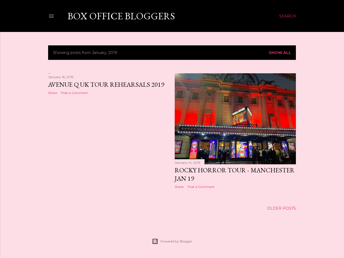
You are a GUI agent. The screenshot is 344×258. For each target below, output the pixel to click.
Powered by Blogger (176, 241)
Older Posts (281, 208)
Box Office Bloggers (121, 16)
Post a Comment (74, 93)
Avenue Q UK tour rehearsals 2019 (106, 84)
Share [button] (52, 93)
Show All (280, 52)
